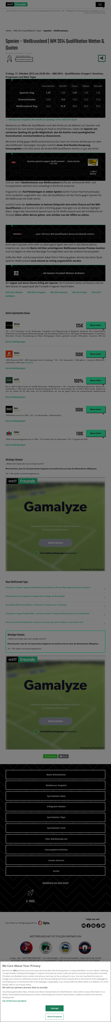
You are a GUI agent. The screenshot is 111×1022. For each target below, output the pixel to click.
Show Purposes (54, 1016)
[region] (55, 991)
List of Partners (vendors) (14, 1001)
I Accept (54, 1008)
